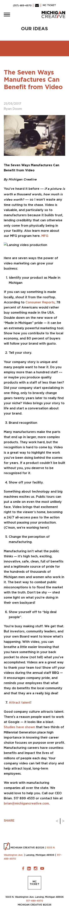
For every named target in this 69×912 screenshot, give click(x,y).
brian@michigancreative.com (26, 803)
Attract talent (19, 702)
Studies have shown (19, 727)
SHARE (9, 820)
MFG (44, 235)
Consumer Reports (40, 302)
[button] (7, 14)
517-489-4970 (34, 900)
